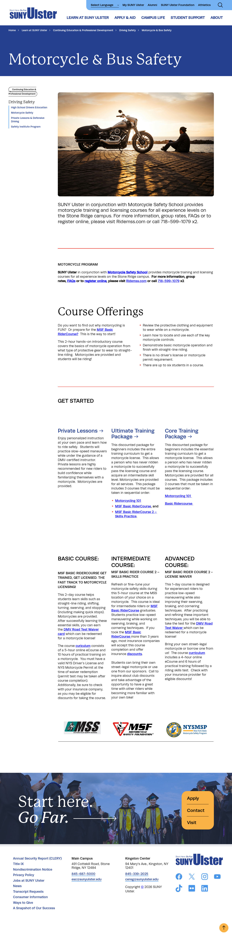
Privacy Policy (23, 875)
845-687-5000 (83, 874)
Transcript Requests (28, 891)
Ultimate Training (132, 433)
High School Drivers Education (29, 107)
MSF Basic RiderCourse (133, 506)
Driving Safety (127, 30)
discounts (134, 654)
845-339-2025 (136, 874)
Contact (195, 810)
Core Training (181, 433)
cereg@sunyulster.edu (141, 879)
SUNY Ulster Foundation (177, 5)
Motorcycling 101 (128, 501)
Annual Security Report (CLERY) (37, 858)
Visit (191, 822)
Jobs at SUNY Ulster (28, 880)
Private (78, 431)
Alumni (152, 5)
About (217, 18)
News (17, 886)
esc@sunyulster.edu (87, 879)
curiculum (83, 646)
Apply (193, 798)
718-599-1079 (168, 281)
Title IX (18, 864)
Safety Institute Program (26, 126)
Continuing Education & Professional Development (83, 30)
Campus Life (153, 18)
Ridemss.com (136, 281)
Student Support (188, 18)
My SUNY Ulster (133, 5)
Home (12, 30)
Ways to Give (23, 902)
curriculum (197, 653)
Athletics (204, 5)
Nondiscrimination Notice (32, 869)
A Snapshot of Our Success (34, 908)
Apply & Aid (125, 18)
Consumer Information (30, 897)
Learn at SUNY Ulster (88, 18)
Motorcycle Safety (22, 112)
